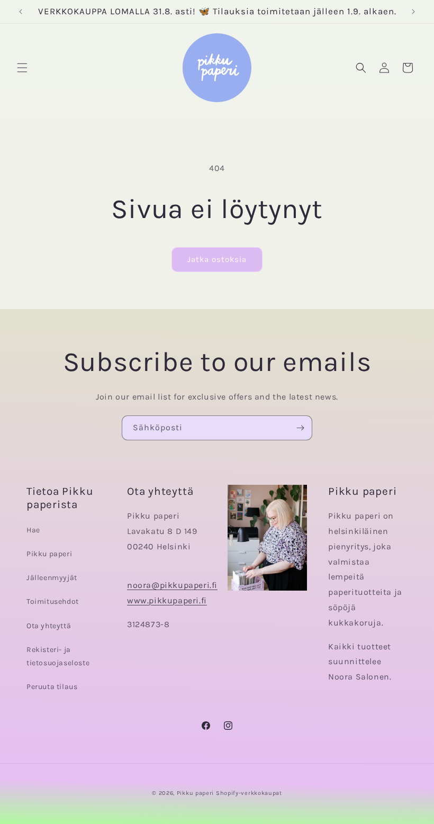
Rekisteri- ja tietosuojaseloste (57, 656)
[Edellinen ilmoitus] (20, 11)
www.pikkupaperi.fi (167, 600)
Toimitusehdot (52, 601)
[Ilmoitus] (413, 11)
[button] (22, 67)
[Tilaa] (300, 427)
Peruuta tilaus (51, 686)
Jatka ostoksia (217, 259)
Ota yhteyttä (48, 625)
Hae (33, 530)
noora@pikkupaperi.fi (172, 585)
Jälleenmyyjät (51, 577)
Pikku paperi (49, 553)
